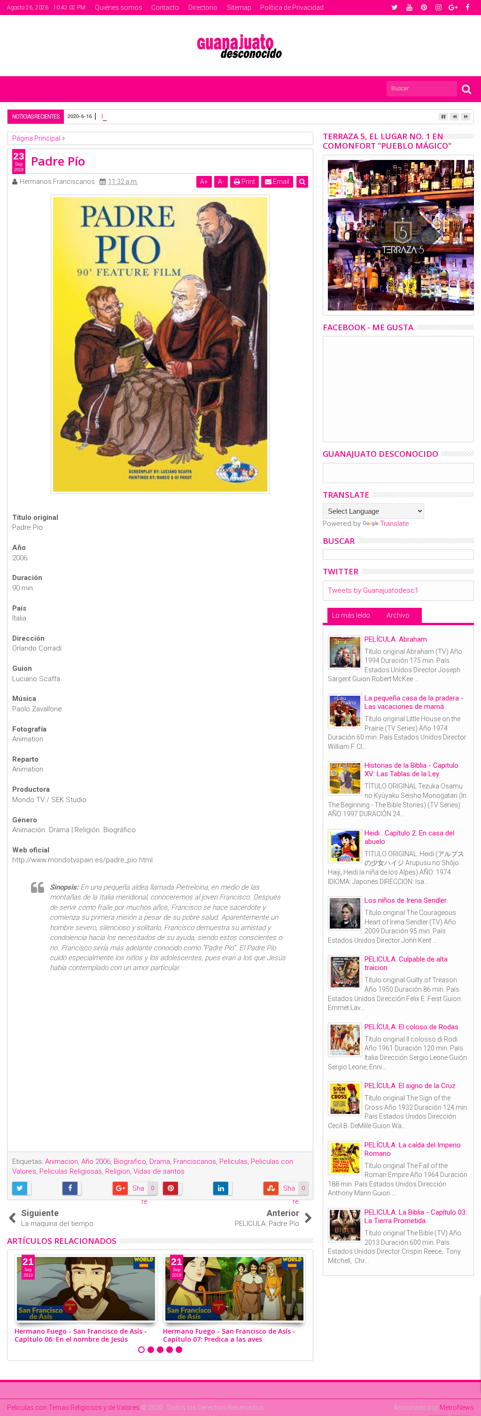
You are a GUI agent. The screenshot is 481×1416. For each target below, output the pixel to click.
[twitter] (394, 7)
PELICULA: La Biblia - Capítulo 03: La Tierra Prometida (416, 1216)
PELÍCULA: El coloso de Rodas (411, 1027)
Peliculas (233, 1161)
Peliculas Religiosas (70, 1171)
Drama (159, 1161)
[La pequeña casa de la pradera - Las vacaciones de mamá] (345, 711)
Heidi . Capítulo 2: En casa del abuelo (409, 837)
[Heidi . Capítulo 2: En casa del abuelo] (345, 846)
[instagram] (438, 7)
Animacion (61, 1161)
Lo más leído (351, 615)
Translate (394, 523)
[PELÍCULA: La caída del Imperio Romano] (345, 1158)
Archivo (398, 615)
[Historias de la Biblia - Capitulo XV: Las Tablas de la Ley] (345, 778)
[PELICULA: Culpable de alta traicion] (345, 972)
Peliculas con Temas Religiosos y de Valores (73, 1407)
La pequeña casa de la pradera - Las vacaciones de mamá (414, 702)
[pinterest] (423, 7)
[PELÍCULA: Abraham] (345, 652)
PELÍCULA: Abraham (396, 639)
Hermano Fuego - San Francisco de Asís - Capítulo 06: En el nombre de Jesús (81, 1335)
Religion (117, 1171)
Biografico (130, 1161)
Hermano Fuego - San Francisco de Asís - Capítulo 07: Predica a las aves (229, 1335)
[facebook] (467, 7)
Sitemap (239, 7)
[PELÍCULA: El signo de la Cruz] (345, 1098)
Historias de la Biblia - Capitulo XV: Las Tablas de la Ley (411, 769)
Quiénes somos (118, 7)
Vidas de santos (159, 1171)
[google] (452, 7)
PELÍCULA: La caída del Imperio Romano (413, 1149)
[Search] (466, 88)
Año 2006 (95, 1161)
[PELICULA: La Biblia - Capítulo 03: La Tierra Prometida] (345, 1225)
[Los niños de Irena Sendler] (345, 913)
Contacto (165, 7)
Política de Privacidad (292, 7)
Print (247, 181)
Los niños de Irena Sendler (406, 900)
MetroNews (457, 1407)
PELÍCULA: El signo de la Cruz (410, 1086)
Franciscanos (194, 1161)
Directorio (202, 7)
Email (280, 181)
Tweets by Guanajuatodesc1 (373, 590)
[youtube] (409, 7)
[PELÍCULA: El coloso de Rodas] (345, 1040)
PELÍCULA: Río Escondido (140, 115)
